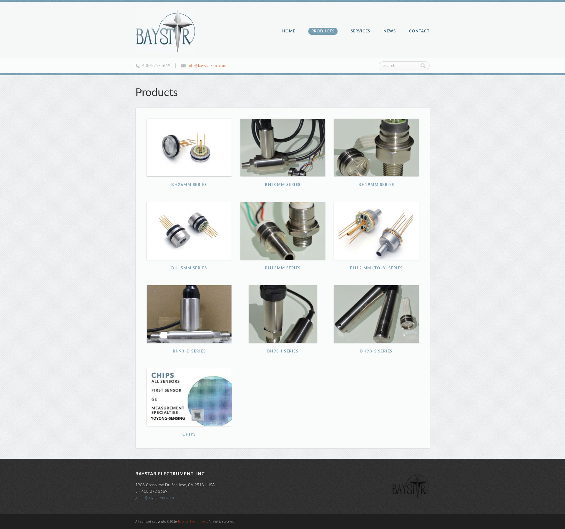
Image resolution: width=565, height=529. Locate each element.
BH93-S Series (376, 314)
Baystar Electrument (165, 31)
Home (288, 31)
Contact (419, 31)
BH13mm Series (283, 231)
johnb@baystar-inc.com (154, 498)
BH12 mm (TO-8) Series (376, 231)
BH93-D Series (189, 314)
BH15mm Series (189, 231)
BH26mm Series (189, 147)
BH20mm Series (283, 147)
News (389, 31)
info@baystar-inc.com (207, 66)
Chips (189, 397)
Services (360, 31)
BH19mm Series (376, 147)
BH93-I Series (283, 314)
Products (323, 31)
